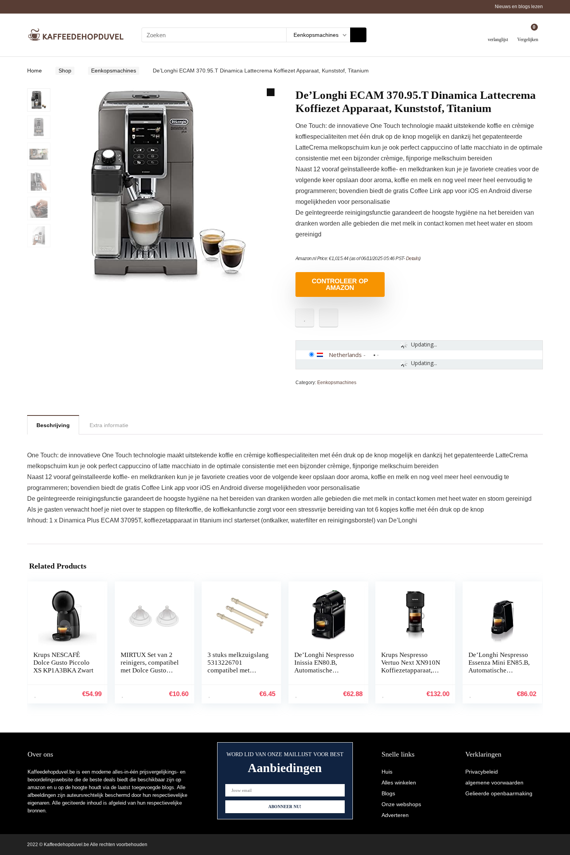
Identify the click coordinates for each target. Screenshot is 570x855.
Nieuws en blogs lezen (519, 6)
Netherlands (345, 355)
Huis (387, 772)
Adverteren (395, 815)
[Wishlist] (498, 32)
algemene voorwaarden (494, 782)
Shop (65, 70)
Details (413, 258)
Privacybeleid (481, 772)
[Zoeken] (358, 35)
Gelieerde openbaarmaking (498, 793)
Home (34, 70)
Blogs (388, 793)
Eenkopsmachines (113, 70)
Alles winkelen (399, 782)
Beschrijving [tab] (53, 425)
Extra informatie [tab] (109, 425)
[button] (271, 92)
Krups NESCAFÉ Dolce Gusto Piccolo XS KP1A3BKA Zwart (63, 662)
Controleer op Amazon (340, 284)
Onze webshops (401, 804)
